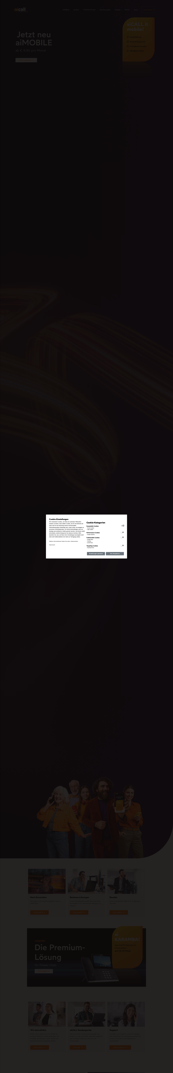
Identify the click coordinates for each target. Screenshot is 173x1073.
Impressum (52, 545)
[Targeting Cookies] (122, 545)
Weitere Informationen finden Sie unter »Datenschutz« (63, 541)
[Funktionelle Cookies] (122, 537)
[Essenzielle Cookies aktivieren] (122, 525)
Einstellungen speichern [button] (96, 553)
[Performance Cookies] (122, 532)
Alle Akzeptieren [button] (115, 553)
